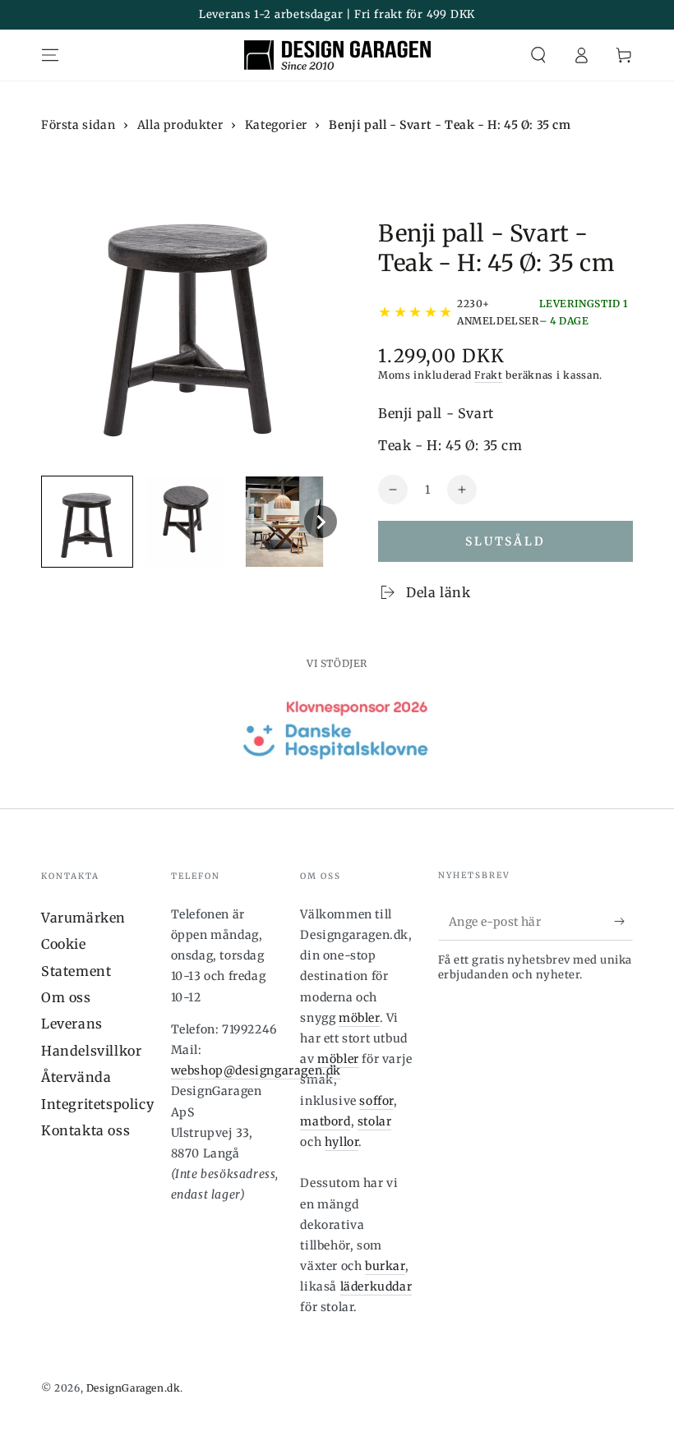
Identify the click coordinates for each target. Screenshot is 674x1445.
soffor (376, 1100)
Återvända (76, 1077)
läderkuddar (376, 1286)
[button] (538, 55)
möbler (359, 1017)
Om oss (66, 997)
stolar (375, 1121)
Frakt (488, 375)
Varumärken (83, 917)
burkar (385, 1266)
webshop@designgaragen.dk (256, 1070)
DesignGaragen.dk (133, 1388)
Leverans (72, 1023)
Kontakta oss (85, 1130)
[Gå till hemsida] (337, 55)
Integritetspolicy (97, 1104)
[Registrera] (623, 922)
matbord (325, 1121)
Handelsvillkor (91, 1050)
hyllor (342, 1141)
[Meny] (50, 55)
